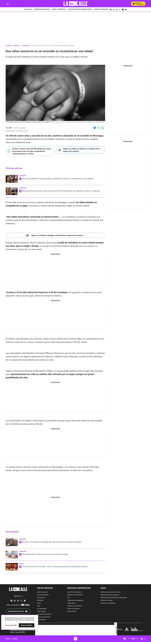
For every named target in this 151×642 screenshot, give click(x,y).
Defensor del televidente (75, 595)
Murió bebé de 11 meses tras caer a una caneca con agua (45, 554)
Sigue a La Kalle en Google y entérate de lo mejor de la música (57, 235)
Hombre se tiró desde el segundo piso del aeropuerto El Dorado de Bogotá (51, 542)
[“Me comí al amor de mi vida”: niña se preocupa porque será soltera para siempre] (12, 567)
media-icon (75, 639)
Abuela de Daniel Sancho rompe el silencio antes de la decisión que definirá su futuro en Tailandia (61, 191)
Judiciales (25, 45)
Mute (124, 638)
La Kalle (8, 45)
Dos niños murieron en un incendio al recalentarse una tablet (53, 45)
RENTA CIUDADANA (101, 9)
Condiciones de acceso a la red (110, 592)
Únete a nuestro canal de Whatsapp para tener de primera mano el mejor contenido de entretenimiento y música (31, 151)
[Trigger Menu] (8, 3)
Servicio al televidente (74, 592)
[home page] (76, 3)
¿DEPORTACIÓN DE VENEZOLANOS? (80, 9)
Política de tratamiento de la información (114, 597)
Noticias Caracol (42, 592)
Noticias (17, 45)
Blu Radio (40, 600)
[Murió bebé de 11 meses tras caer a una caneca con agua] (12, 554)
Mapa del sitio (71, 611)
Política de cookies (107, 600)
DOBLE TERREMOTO (59, 9)
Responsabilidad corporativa (110, 595)
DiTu (38, 606)
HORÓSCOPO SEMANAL (42, 9)
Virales (21, 564)
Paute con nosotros (73, 608)
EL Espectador (42, 608)
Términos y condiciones (108, 603)
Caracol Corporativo (43, 617)
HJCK (39, 603)
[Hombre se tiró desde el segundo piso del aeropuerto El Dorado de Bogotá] (12, 542)
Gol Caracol (41, 597)
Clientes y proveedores (74, 606)
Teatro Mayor (41, 611)
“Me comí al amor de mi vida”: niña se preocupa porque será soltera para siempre (55, 566)
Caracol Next (41, 619)
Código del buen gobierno (75, 600)
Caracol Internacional (44, 614)
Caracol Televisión (43, 595)
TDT (68, 597)
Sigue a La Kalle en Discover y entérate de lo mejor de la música (81, 150)
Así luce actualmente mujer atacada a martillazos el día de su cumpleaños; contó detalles (58, 178)
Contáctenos (71, 603)
